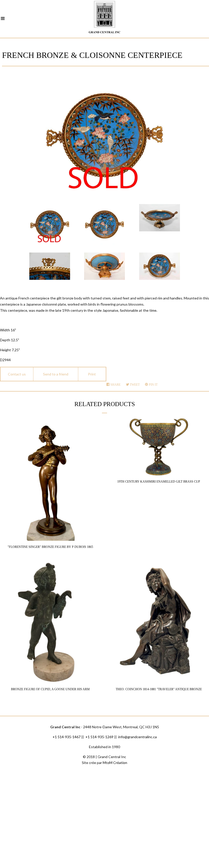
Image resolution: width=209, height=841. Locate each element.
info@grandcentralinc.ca (137, 737)
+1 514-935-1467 (67, 737)
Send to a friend (55, 374)
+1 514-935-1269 (99, 737)
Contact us (17, 374)
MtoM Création (115, 762)
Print (92, 374)
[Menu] (3, 19)
